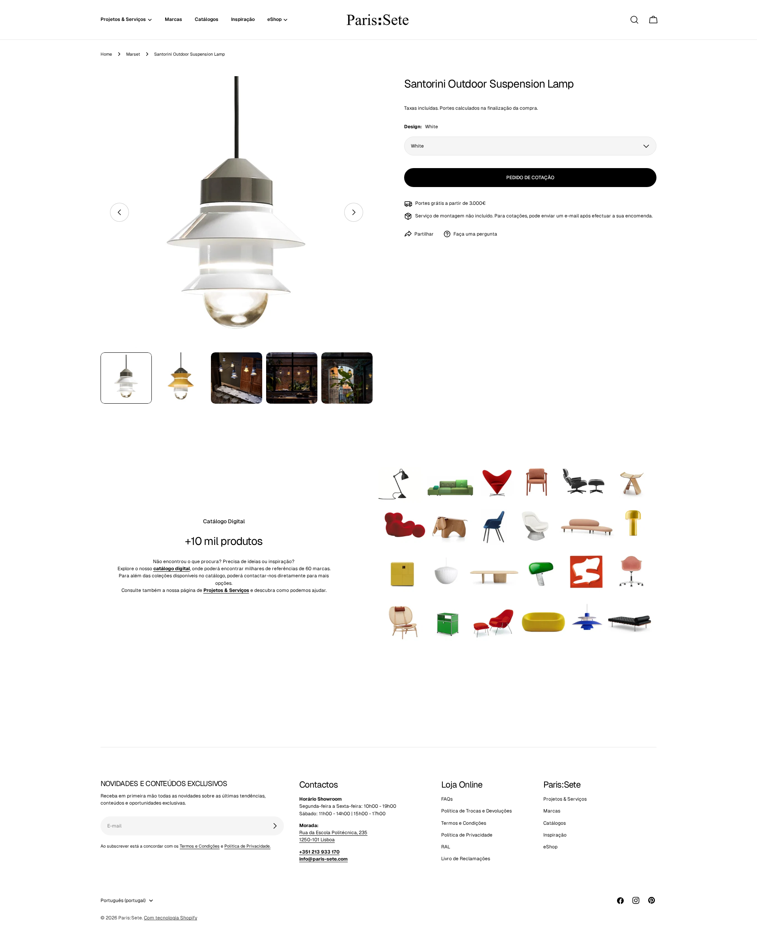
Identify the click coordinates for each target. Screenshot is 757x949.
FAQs (447, 799)
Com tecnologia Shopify (170, 918)
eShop (550, 847)
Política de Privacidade (466, 835)
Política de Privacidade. (247, 846)
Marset (133, 54)
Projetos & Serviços (565, 799)
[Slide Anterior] (119, 212)
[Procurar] (634, 20)
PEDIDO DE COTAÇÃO (530, 177)
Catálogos (554, 823)
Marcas (551, 811)
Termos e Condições (200, 846)
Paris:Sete (130, 918)
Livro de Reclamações (465, 859)
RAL (445, 847)
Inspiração (555, 835)
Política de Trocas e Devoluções (476, 811)
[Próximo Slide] (353, 212)
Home (106, 54)
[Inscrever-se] (275, 826)
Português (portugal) (123, 900)
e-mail (572, 216)
